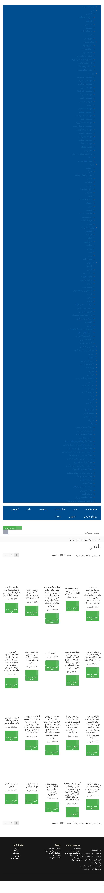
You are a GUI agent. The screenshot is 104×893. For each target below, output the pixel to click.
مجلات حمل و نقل (84, 476)
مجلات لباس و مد (84, 431)
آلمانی (89, 238)
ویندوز (89, 297)
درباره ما (77, 848)
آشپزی (91, 371)
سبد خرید (56, 855)
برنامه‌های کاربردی (83, 336)
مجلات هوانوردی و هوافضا (80, 455)
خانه (99, 540)
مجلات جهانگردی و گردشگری (79, 466)
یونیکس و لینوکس (84, 318)
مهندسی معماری (84, 77)
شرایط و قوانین (54, 853)
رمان (92, 406)
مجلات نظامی (86, 480)
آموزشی (90, 399)
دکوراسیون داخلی (86, 364)
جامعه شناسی (85, 213)
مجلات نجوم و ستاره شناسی (79, 459)
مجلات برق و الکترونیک (82, 469)
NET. (89, 294)
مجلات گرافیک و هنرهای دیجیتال (78, 441)
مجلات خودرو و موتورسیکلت (79, 473)
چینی (90, 252)
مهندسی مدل (86, 143)
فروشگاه (77, 857)
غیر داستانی (89, 417)
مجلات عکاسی (85, 438)
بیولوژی (88, 182)
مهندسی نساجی (85, 140)
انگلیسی (88, 231)
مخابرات (88, 150)
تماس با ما (76, 860)
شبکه (89, 301)
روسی (89, 248)
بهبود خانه (90, 367)
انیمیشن (88, 24)
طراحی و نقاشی (85, 17)
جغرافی (88, 192)
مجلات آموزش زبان (83, 497)
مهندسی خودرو (85, 108)
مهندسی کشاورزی (84, 122)
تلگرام (17, 848)
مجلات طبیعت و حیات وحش (79, 501)
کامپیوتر (90, 262)
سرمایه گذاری (88, 392)
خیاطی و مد (87, 52)
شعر (90, 35)
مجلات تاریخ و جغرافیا (82, 487)
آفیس (89, 269)
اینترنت (91, 395)
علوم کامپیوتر (86, 339)
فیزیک (89, 171)
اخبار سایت (76, 851)
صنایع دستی (89, 42)
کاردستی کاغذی (85, 63)
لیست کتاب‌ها (75, 855)
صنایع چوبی (87, 45)
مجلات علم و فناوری (83, 462)
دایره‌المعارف (88, 385)
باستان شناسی (85, 199)
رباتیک (89, 105)
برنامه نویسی (86, 280)
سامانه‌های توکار (85, 332)
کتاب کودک (89, 410)
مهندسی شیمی (85, 98)
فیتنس (91, 357)
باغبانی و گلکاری (87, 346)
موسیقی (88, 28)
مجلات (91, 423)
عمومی (89, 224)
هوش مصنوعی (85, 311)
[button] (92, 620)
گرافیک (89, 21)
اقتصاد (89, 203)
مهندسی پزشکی (85, 94)
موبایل (89, 325)
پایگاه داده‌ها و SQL (83, 304)
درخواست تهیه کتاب (73, 853)
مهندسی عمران (85, 80)
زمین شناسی (86, 189)
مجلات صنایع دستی (83, 434)
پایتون (89, 283)
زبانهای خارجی (87, 227)
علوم (92, 164)
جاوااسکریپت (86, 276)
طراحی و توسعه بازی (82, 290)
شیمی (89, 178)
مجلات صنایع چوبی (83, 427)
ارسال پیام (16, 858)
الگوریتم (88, 322)
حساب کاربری (54, 857)
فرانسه (89, 234)
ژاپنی (90, 255)
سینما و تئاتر (86, 31)
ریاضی (89, 168)
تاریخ (90, 196)
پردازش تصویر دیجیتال (82, 315)
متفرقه (91, 420)
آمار (90, 206)
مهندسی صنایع (85, 112)
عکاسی (88, 14)
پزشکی (89, 185)
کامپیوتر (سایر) (85, 343)
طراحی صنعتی (85, 101)
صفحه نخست (88, 7)
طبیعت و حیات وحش (84, 378)
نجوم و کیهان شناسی (83, 175)
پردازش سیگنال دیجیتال (81, 154)
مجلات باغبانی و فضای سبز (80, 448)
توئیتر (18, 855)
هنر (92, 10)
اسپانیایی (88, 241)
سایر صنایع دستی (84, 70)
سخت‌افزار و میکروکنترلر (80, 329)
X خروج (100, 883)
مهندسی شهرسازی (83, 115)
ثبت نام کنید (86, 524)
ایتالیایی (88, 245)
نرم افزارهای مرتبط (52, 851)
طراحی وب (87, 273)
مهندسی (90, 73)
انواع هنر (88, 38)
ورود (99, 524)
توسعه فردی (88, 413)
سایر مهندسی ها (85, 161)
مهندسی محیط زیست (82, 126)
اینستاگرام (16, 851)
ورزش (91, 353)
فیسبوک (17, 853)
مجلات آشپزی (86, 494)
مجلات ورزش (86, 490)
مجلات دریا (87, 483)
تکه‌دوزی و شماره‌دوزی (82, 59)
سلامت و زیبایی (87, 361)
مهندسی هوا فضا (84, 91)
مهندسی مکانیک (85, 84)
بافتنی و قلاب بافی (84, 56)
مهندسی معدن (85, 133)
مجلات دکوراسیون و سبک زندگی (77, 445)
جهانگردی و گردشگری (84, 350)
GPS (90, 157)
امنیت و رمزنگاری (84, 308)
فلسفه (89, 210)
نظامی (91, 381)
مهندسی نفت (86, 119)
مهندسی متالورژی (84, 129)
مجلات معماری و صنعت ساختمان (77, 451)
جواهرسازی (87, 49)
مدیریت (91, 389)
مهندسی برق (86, 87)
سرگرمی (90, 402)
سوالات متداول (54, 848)
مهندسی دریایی (85, 136)
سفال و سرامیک (85, 66)
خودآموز (90, 374)
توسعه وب (87, 287)
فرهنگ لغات (86, 220)
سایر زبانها (87, 259)
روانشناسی (87, 217)
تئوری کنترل (86, 147)
